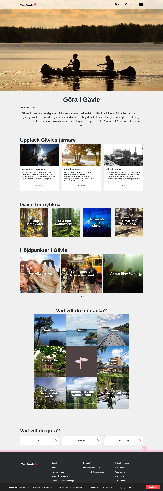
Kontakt (55, 463)
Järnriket (123, 185)
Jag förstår (153, 487)
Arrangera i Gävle (58, 472)
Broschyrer (56, 467)
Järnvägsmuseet (39, 185)
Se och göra (81, 441)
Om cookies (87, 463)
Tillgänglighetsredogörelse (93, 472)
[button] (81, 296)
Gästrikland (119, 467)
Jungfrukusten (120, 472)
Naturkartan (81, 185)
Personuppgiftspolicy (91, 467)
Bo (39, 441)
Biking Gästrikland (122, 463)
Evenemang (124, 441)
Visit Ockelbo (120, 481)
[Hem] (28, 4)
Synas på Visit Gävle (60, 476)
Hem (22, 107)
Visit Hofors (119, 476)
